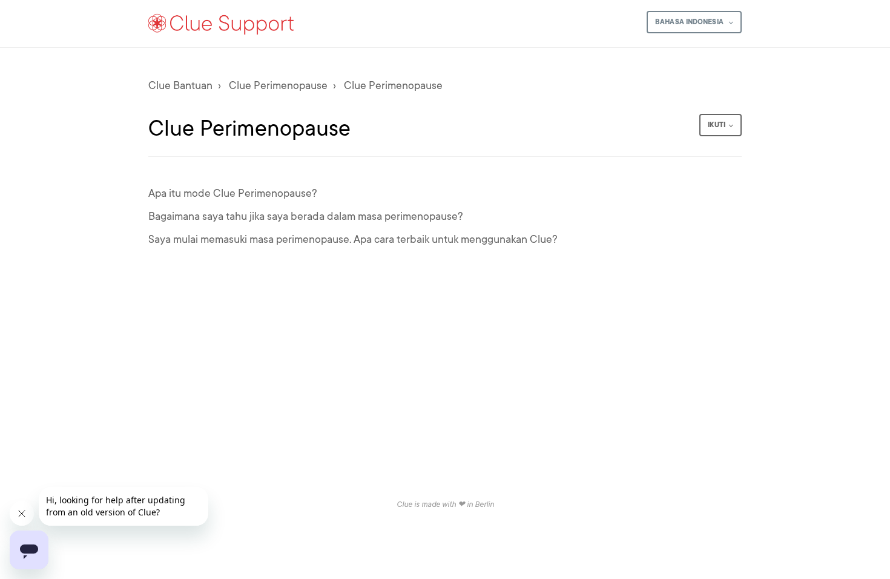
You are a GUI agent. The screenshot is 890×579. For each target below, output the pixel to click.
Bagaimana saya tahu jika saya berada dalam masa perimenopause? (305, 216)
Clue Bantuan (180, 85)
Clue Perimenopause (278, 85)
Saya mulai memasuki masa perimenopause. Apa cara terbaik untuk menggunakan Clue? (353, 239)
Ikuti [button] (716, 125)
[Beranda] (221, 23)
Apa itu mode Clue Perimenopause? (232, 193)
